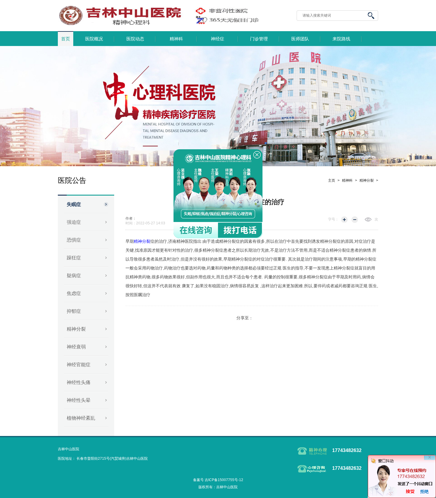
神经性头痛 (78, 382)
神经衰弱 (76, 346)
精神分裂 (76, 329)
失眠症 (74, 204)
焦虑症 (74, 293)
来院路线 (341, 39)
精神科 (176, 39)
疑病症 (74, 275)
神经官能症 (78, 364)
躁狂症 (74, 257)
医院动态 (135, 39)
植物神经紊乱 (81, 418)
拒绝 (424, 491)
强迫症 (74, 222)
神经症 (217, 39)
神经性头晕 (78, 400)
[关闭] (429, 461)
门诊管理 (259, 39)
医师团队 (300, 39)
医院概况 (94, 39)
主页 (331, 180)
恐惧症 (74, 239)
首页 (65, 39)
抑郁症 (74, 311)
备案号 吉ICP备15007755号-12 (218, 480)
